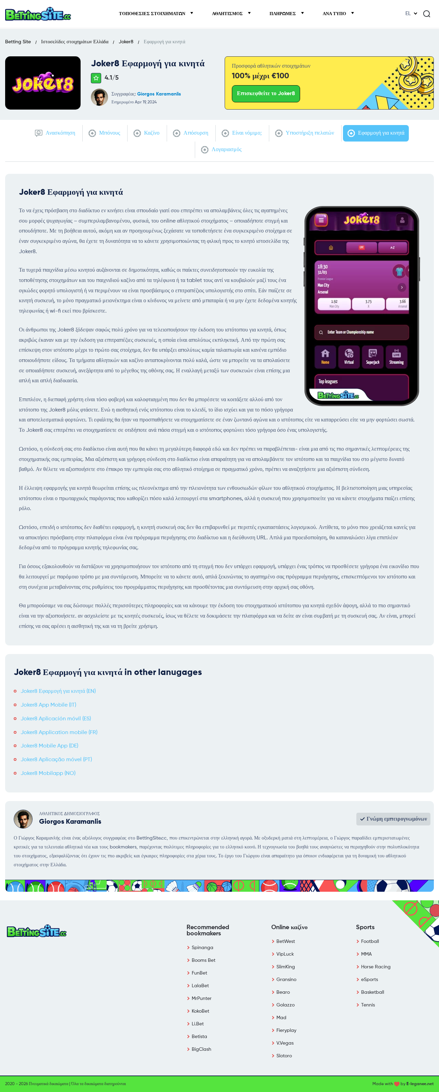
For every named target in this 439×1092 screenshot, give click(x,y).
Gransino (286, 979)
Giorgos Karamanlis (159, 94)
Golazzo (285, 1005)
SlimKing (285, 967)
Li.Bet (198, 1024)
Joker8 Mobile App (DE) (49, 746)
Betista (199, 1036)
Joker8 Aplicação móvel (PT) (56, 760)
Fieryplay (286, 1030)
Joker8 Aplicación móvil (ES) (56, 719)
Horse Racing (376, 967)
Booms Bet (203, 960)
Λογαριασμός (225, 150)
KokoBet (200, 1011)
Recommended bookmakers (208, 930)
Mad (281, 1017)
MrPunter (202, 998)
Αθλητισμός (228, 14)
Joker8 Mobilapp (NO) (48, 773)
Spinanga (202, 947)
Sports (365, 927)
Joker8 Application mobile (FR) (59, 732)
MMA (366, 954)
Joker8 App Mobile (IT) (48, 705)
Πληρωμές (283, 14)
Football (370, 941)
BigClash (201, 1049)
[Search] (426, 14)
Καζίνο (151, 133)
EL (408, 13)
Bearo (283, 992)
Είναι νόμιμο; (246, 133)
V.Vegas (285, 1043)
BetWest (285, 941)
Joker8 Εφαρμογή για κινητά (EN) (58, 691)
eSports (369, 979)
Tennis (368, 1005)
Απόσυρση (195, 133)
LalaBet (200, 985)
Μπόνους (109, 133)
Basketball (372, 992)
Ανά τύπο (335, 14)
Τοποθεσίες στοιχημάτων (152, 14)
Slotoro (284, 1056)
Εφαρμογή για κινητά (380, 133)
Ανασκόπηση (59, 133)
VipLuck (285, 954)
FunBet (199, 973)
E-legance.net (420, 1084)
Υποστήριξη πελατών (309, 133)
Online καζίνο (289, 927)
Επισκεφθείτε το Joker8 (266, 94)
